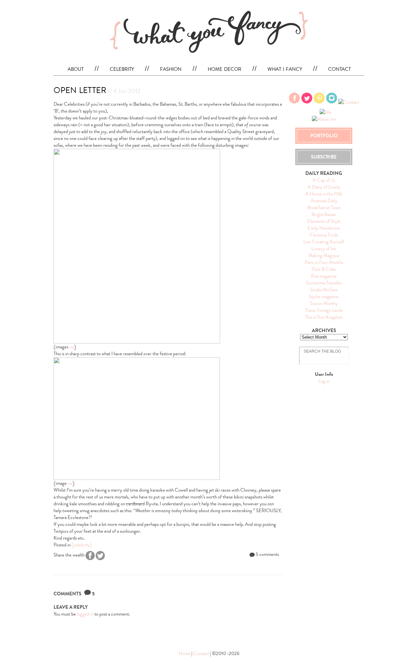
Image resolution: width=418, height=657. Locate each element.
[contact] (324, 88)
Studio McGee (324, 289)
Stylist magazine (324, 296)
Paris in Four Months (324, 262)
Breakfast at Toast (323, 207)
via (71, 346)
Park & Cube (324, 269)
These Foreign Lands (324, 310)
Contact (201, 653)
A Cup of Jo (324, 180)
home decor (224, 68)
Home (185, 653)
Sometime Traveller (324, 282)
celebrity (122, 68)
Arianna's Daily (324, 200)
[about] (322, 88)
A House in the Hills (323, 193)
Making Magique (324, 255)
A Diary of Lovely (324, 187)
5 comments (267, 554)
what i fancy (284, 68)
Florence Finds (324, 234)
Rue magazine (324, 276)
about (76, 68)
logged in (85, 614)
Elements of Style (324, 221)
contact (339, 68)
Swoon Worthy (324, 303)
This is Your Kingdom (324, 317)
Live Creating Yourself (323, 241)
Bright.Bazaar (324, 214)
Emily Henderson (324, 228)
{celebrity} (82, 544)
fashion (171, 68)
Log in (324, 381)
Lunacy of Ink (323, 248)
